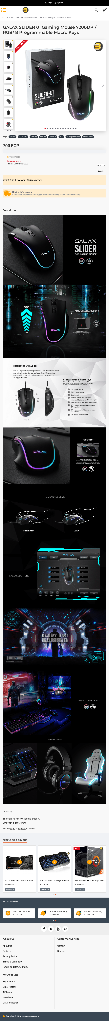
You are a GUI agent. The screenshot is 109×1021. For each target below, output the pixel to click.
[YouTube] (58, 929)
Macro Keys (88, 137)
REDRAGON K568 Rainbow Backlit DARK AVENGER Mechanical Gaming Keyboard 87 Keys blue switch (90, 880)
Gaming (34, 137)
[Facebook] (44, 929)
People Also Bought (15, 840)
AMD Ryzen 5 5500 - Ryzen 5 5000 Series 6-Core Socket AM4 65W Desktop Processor (94, 911)
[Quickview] (19, 862)
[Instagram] (51, 929)
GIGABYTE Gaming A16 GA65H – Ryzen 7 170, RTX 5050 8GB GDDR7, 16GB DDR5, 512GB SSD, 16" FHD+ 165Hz (23, 911)
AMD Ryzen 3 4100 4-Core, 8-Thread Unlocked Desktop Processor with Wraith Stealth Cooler (20, 880)
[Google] (65, 929)
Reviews (7, 812)
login (12, 828)
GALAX (12, 137)
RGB (61, 137)
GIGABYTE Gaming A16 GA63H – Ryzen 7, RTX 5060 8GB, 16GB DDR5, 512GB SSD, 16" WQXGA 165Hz (59, 911)
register (22, 828)
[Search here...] (96, 10)
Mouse (43, 137)
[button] (18, 85)
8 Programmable (73, 137)
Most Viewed (10, 901)
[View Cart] (104, 10)
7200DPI (52, 137)
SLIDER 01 (23, 137)
